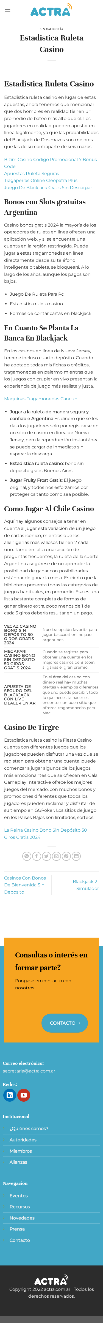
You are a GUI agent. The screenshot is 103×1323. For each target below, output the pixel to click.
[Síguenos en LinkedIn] (9, 1095)
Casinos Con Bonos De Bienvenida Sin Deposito (25, 885)
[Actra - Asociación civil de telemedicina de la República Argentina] (51, 9)
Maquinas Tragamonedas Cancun (40, 398)
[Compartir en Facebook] (36, 856)
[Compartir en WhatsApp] (26, 856)
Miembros (21, 1151)
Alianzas (18, 1162)
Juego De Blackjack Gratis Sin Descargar (48, 187)
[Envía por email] (56, 856)
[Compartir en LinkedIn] (76, 856)
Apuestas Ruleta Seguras (31, 173)
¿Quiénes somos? (29, 1128)
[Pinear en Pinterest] (66, 856)
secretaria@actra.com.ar (29, 1071)
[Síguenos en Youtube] (23, 1095)
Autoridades (23, 1139)
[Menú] (7, 9)
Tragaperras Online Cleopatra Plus (40, 180)
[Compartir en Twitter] (46, 856)
